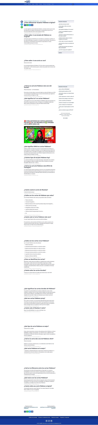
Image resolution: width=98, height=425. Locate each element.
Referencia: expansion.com (36, 215)
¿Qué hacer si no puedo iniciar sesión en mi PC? (48, 408)
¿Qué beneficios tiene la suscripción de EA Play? (66, 44)
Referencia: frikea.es (35, 296)
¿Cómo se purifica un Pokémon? (65, 100)
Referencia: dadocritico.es (36, 353)
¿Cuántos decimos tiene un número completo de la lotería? (65, 39)
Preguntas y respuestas (64, 417)
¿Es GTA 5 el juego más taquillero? (65, 49)
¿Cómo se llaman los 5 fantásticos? (65, 104)
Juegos (33, 4)
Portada (25, 4)
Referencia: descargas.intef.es (36, 268)
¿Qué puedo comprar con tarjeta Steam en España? (66, 94)
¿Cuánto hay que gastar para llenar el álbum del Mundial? (66, 47)
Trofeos (40, 4)
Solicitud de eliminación (28, 33)
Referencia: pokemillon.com (36, 33)
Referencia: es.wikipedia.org (36, 155)
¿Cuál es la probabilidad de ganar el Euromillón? (65, 32)
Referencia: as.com (35, 175)
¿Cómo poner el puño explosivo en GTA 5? (66, 107)
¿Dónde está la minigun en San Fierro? (66, 98)
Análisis (36, 4)
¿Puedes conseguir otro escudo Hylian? (66, 102)
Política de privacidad (65, 113)
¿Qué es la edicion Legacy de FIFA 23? (66, 109)
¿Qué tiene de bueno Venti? (64, 24)
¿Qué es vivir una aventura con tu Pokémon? (31, 408)
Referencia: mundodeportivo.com (37, 96)
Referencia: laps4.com (35, 306)
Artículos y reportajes (47, 4)
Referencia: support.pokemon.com (37, 44)
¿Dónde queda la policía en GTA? (65, 91)
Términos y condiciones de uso (65, 114)
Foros (53, 4)
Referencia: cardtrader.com (36, 311)
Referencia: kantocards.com (36, 69)
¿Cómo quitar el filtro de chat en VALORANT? (65, 27)
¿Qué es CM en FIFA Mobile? (64, 89)
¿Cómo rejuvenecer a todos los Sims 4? (66, 96)
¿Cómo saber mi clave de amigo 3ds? (66, 41)
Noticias (29, 4)
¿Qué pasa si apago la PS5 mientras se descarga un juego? (66, 35)
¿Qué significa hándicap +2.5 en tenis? (66, 29)
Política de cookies (65, 115)
